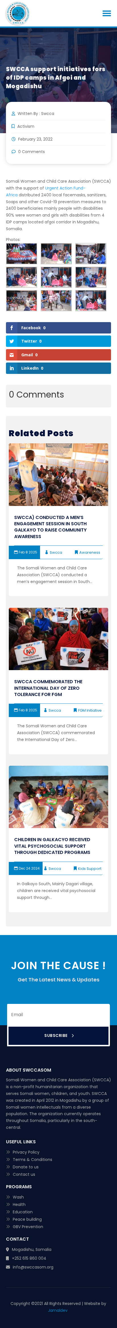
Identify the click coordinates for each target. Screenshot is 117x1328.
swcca (56, 552)
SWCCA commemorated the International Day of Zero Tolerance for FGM (48, 688)
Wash (18, 1197)
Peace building (27, 1219)
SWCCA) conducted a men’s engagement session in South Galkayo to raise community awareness (50, 527)
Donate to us (26, 1167)
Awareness (89, 552)
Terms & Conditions (32, 1159)
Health (19, 1204)
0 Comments (31, 152)
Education (23, 1212)
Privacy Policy (26, 1152)
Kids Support (89, 868)
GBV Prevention (28, 1227)
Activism (25, 126)
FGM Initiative (90, 710)
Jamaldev (58, 1310)
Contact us (24, 1174)
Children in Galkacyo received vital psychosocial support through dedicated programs (52, 846)
